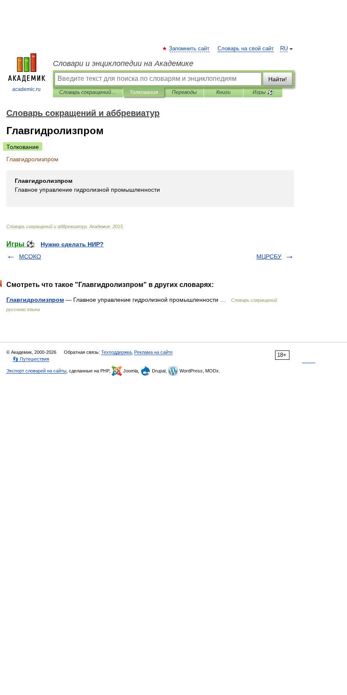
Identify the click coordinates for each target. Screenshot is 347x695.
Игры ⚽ (263, 92)
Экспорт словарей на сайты (36, 370)
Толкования (143, 92)
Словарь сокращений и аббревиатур (87, 92)
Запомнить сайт (189, 49)
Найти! (277, 79)
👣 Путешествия (31, 358)
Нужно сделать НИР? (72, 244)
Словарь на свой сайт (246, 49)
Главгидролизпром (35, 299)
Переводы (184, 92)
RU (284, 49)
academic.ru (26, 89)
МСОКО (30, 256)
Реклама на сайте (153, 352)
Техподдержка (116, 352)
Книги (223, 92)
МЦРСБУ (268, 256)
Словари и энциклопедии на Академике (123, 63)
